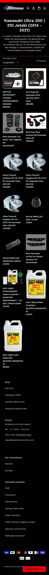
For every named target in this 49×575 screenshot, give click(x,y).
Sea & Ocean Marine (18, 567)
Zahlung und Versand (15, 529)
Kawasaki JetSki (13, 395)
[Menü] (44, 8)
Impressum (10, 495)
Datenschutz (11, 501)
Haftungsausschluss (14, 535)
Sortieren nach (9, 58)
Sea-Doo (9, 388)
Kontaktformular (23, 435)
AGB (7, 488)
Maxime (9, 464)
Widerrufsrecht (12, 515)
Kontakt (9, 470)
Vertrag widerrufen (34, 569)
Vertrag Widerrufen (14, 508)
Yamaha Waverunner (15, 402)
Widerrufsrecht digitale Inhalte (20, 522)
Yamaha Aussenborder (16, 408)
